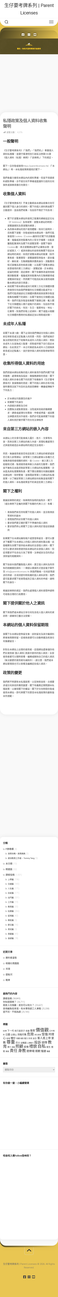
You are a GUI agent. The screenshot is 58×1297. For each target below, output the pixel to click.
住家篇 (11, 893)
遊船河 (9, 974)
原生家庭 (38, 1035)
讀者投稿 (10, 874)
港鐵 (13, 1047)
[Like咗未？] (23, 34)
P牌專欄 (10, 849)
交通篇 (11, 884)
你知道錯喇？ (9, 1002)
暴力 (9, 1047)
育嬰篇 (11, 934)
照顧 (19, 1046)
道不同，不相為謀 (12, 1012)
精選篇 (9, 869)
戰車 (8, 980)
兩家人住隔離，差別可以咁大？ (18, 1005)
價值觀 (42, 1030)
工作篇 (11, 902)
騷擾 (43, 1051)
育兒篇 (11, 929)
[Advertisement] (29, 83)
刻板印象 (22, 1034)
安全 (35, 1038)
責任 (14, 1050)
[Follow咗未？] (29, 34)
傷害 (32, 1030)
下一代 (10, 1030)
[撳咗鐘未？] (35, 34)
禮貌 (33, 1046)
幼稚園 (23, 1043)
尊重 (10, 1042)
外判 (30, 1038)
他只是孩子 (20, 1031)
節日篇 (11, 925)
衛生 (48, 1047)
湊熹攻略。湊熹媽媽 (16, 853)
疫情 (26, 1046)
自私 (41, 1046)
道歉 (37, 1051)
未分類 (9, 863)
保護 (27, 1031)
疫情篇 (11, 916)
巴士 (18, 1042)
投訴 (37, 1042)
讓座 (7, 1051)
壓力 (26, 1038)
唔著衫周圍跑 (12, 963)
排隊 (44, 1042)
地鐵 (18, 1038)
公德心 (14, 1034)
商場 (8, 1038)
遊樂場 (30, 1051)
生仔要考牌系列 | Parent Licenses (29, 9)
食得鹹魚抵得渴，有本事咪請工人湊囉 (22, 1008)
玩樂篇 (11, 911)
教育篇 (11, 907)
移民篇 (11, 920)
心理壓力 (30, 1043)
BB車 (5, 1031)
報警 (22, 1039)
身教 (22, 1050)
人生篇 (11, 888)
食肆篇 (11, 938)
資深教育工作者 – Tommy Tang (21, 858)
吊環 (8, 969)
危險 (30, 1034)
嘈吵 (13, 1038)
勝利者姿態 (11, 957)
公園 (7, 1034)
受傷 (45, 1034)
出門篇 (11, 897)
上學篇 (11, 879)
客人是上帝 (44, 1038)
